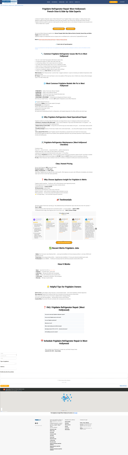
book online (52, 270)
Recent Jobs (78, 47)
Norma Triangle (67, 421)
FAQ (89, 47)
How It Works (82, 47)
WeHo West (67, 423)
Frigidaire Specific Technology (51, 47)
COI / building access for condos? (51, 331)
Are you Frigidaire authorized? (50, 320)
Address (81, 428)
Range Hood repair (53, 438)
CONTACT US (77, 2)
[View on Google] (47, 220)
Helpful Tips (86, 47)
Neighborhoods (73, 47)
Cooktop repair (52, 440)
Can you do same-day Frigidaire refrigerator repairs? (55, 314)
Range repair (52, 437)
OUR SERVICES (54, 2)
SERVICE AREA (61, 2)
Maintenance (59, 47)
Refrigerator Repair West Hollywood (47, 39)
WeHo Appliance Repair (61, 39)
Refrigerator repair (53, 429)
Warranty (87, 422)
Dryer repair (52, 432)
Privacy (81, 422)
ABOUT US (71, 2)
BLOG (67, 2)
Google (75, 412)
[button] (32, 228)
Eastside (66, 426)
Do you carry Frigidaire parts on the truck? (53, 317)
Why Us (65, 47)
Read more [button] (61, 232)
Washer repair (52, 430)
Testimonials (68, 47)
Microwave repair (53, 441)
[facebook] (35, 423)
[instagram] (37, 423)
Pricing (62, 47)
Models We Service (44, 47)
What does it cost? (48, 323)
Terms (84, 422)
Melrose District (67, 424)
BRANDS (48, 2)
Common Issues (37, 47)
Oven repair (52, 435)
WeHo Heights (67, 429)
